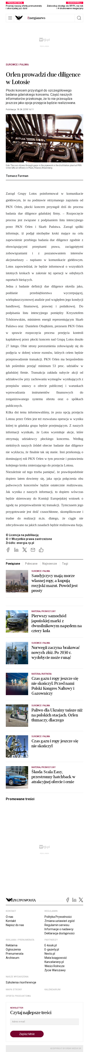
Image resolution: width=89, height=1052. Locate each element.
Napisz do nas (15, 925)
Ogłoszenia (13, 949)
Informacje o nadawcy (58, 929)
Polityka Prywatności (58, 916)
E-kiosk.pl (50, 945)
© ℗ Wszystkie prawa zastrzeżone (29, 539)
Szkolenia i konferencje (21, 982)
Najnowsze (49, 563)
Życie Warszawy (55, 970)
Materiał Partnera (41, 674)
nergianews (36, 18)
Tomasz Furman (17, 176)
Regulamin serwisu (56, 925)
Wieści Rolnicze (54, 966)
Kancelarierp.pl (54, 962)
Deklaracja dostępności (59, 933)
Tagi (65, 563)
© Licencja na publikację (22, 535)
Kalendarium (52, 989)
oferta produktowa (18, 996)
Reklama (11, 945)
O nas (9, 916)
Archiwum (12, 957)
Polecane (31, 563)
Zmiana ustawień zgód (59, 921)
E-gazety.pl (51, 949)
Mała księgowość (55, 957)
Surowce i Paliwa (17, 64)
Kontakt (11, 921)
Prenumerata (14, 953)
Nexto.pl (49, 953)
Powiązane (13, 563)
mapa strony (14, 989)
